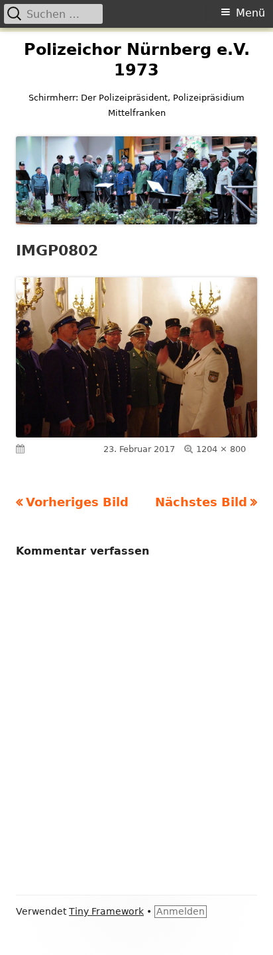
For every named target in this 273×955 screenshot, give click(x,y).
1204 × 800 (221, 449)
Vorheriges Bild (77, 502)
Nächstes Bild (201, 502)
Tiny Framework (106, 911)
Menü (250, 13)
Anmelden (180, 911)
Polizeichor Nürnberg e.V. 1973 (137, 59)
